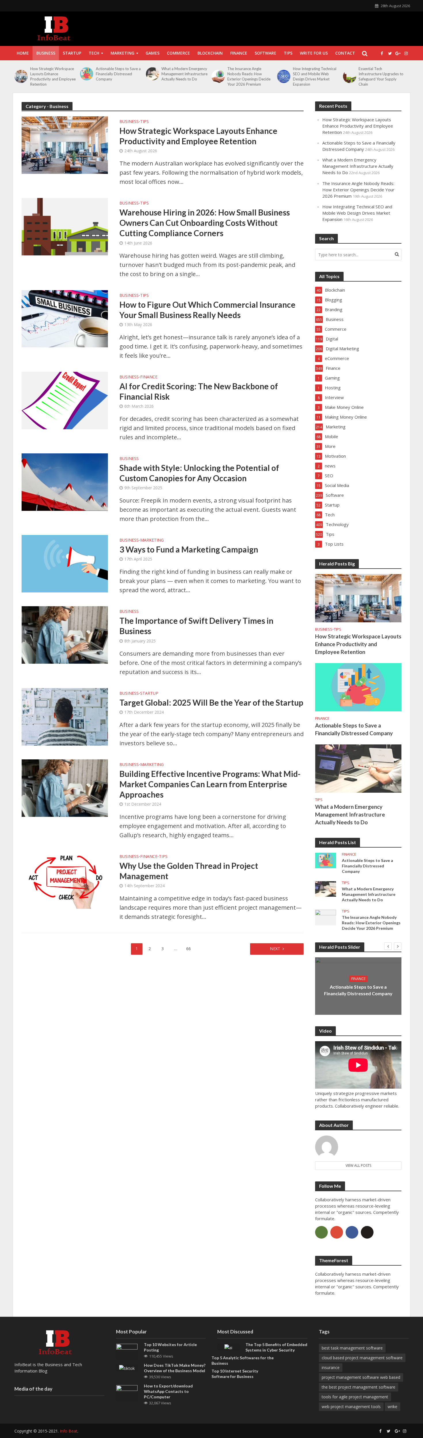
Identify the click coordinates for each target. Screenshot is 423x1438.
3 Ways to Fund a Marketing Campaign (188, 549)
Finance (238, 53)
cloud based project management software (362, 1357)
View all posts (358, 1165)
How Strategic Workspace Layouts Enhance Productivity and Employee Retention (53, 76)
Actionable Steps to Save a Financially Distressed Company (118, 73)
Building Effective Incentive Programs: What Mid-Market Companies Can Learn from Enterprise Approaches (209, 784)
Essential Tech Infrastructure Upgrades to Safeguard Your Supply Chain (381, 76)
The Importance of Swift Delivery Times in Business (196, 626)
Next (275, 948)
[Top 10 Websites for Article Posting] (127, 1351)
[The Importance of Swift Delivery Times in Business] (65, 634)
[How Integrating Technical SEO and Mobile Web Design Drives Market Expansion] (283, 76)
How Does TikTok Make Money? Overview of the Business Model (174, 1368)
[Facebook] (352, 1232)
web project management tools (351, 1406)
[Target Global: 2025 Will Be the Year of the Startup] (65, 716)
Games (152, 53)
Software (265, 53)
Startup (72, 53)
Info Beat (68, 1431)
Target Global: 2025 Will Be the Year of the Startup (211, 702)
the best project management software (358, 1387)
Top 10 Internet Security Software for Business (235, 1373)
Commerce (178, 53)
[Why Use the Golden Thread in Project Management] (65, 879)
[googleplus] (336, 1232)
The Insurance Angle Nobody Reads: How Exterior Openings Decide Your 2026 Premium (248, 76)
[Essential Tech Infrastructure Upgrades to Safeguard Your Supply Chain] (349, 76)
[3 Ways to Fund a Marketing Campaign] (65, 563)
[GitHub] (367, 1232)
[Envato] (321, 1232)
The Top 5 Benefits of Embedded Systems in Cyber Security (276, 1347)
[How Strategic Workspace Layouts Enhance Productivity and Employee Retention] (20, 76)
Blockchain (210, 53)
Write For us (314, 53)
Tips (288, 53)
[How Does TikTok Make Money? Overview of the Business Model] (127, 1367)
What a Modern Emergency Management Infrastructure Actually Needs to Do (184, 73)
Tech (94, 53)
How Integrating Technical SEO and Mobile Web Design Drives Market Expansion (314, 76)
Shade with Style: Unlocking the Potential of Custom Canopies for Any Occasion (199, 473)
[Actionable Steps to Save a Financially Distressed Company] (86, 73)
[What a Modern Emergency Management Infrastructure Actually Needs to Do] (152, 73)
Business (45, 53)
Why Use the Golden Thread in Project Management (188, 871)
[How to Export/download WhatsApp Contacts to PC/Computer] (127, 1392)
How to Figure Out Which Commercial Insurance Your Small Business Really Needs (207, 310)
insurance (331, 1367)
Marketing (122, 53)
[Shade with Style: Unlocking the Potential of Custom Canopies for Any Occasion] (65, 481)
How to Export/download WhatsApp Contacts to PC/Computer (168, 1391)
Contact (345, 53)
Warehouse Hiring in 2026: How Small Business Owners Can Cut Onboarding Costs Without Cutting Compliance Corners (204, 222)
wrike (392, 1406)
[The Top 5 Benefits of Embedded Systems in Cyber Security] (228, 1347)
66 (188, 948)
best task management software (352, 1348)
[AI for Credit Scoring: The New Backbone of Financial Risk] (65, 400)
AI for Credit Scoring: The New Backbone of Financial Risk (198, 391)
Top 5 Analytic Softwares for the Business (243, 1360)
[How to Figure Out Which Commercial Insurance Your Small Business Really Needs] (65, 318)
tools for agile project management (355, 1397)
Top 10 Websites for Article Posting (170, 1347)
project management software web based (361, 1377)
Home (23, 53)
